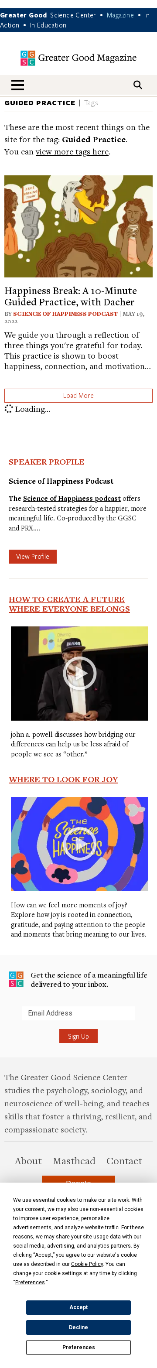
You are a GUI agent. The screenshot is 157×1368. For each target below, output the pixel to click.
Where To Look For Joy (63, 779)
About (28, 1160)
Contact (124, 1160)
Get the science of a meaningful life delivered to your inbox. (89, 979)
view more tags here (72, 151)
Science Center (73, 14)
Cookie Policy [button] (87, 1264)
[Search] (137, 84)
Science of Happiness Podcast (65, 314)
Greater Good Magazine (78, 58)
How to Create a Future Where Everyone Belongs (69, 603)
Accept (78, 1307)
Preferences (78, 1347)
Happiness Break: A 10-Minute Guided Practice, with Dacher (70, 296)
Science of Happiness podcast (72, 498)
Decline (78, 1327)
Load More (78, 395)
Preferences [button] (30, 1282)
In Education (48, 25)
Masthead (74, 1160)
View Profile (32, 556)
